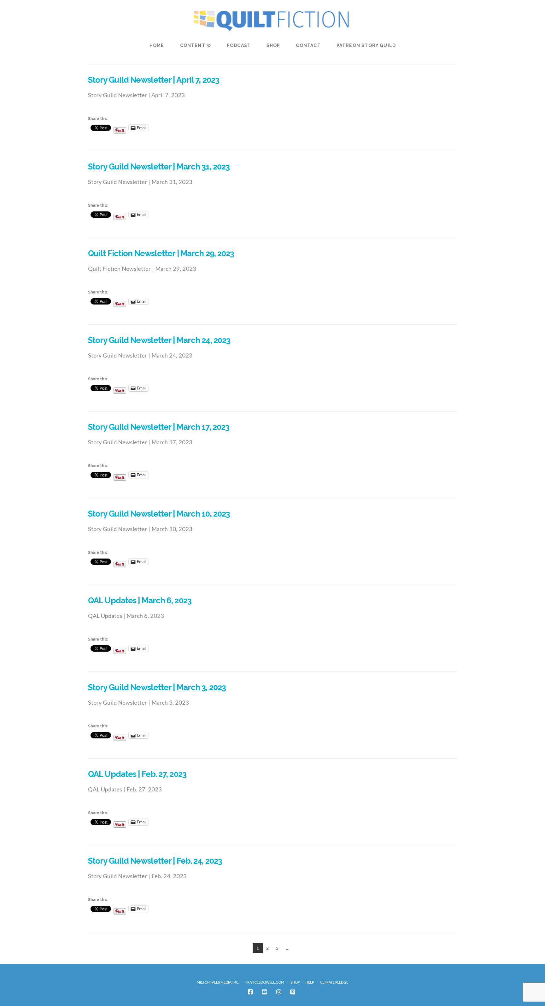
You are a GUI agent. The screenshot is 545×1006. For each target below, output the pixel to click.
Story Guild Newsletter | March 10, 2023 (159, 513)
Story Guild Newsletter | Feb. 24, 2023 (155, 861)
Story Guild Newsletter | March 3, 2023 (157, 687)
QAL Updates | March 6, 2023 (139, 600)
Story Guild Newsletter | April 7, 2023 (153, 80)
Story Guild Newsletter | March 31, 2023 (159, 166)
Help (310, 982)
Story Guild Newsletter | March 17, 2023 (158, 427)
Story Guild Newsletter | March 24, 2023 (159, 340)
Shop (295, 982)
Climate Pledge (334, 982)
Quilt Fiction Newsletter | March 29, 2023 (161, 253)
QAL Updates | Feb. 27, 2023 (137, 774)
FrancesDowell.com (264, 982)
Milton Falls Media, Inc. (218, 982)
